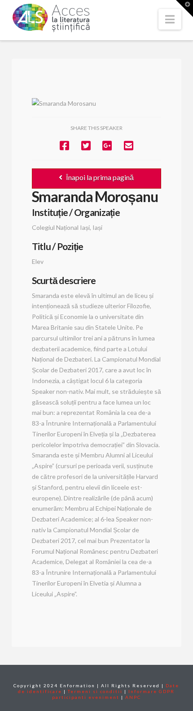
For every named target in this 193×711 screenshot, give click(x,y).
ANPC (133, 697)
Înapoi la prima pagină (100, 177)
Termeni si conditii (95, 691)
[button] (169, 19)
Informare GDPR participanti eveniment (113, 694)
